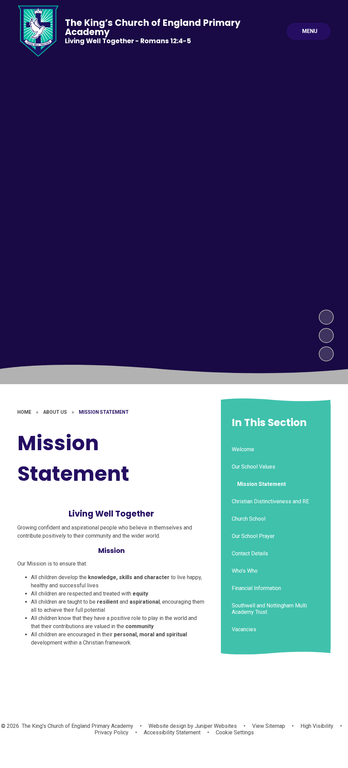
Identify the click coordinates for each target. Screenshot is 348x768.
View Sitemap (268, 726)
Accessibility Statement (172, 732)
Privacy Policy (111, 732)
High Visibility (316, 726)
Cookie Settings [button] (235, 732)
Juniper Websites (215, 726)
